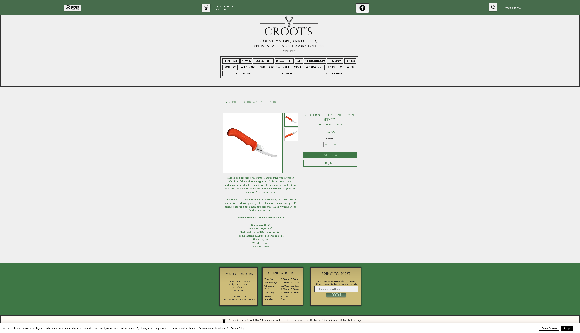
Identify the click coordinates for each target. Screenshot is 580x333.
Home (226, 101)
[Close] (576, 328)
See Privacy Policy (235, 328)
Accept (567, 328)
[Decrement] (326, 144)
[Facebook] (362, 8)
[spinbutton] (330, 144)
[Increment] (335, 144)
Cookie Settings (549, 328)
